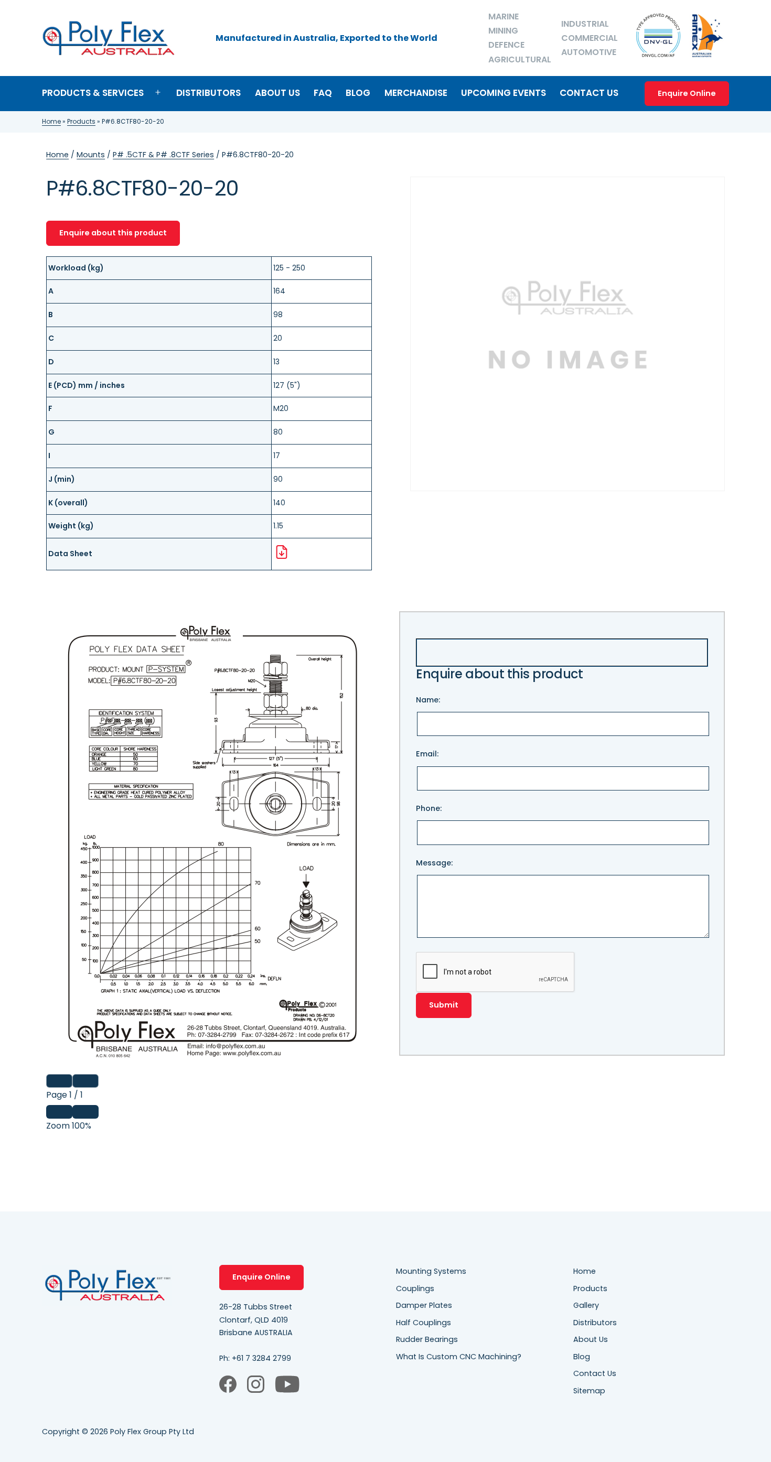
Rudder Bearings (427, 1339)
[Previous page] (59, 1081)
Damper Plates (424, 1305)
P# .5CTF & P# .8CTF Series (163, 154)
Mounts (91, 154)
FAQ (323, 92)
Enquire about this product (113, 233)
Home (51, 121)
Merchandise (415, 92)
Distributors (208, 92)
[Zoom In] (85, 1112)
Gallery (586, 1305)
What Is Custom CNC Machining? (458, 1356)
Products (81, 121)
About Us (277, 92)
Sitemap (589, 1390)
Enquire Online (687, 93)
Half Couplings (423, 1322)
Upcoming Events (503, 92)
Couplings (415, 1288)
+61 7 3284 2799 (261, 1358)
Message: (434, 863)
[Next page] (85, 1081)
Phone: (429, 808)
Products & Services (93, 92)
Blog (358, 92)
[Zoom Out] (59, 1112)
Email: (427, 754)
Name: (428, 700)
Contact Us (589, 92)
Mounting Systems (431, 1271)
